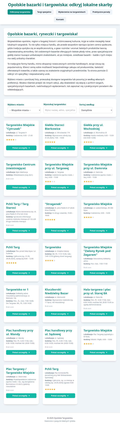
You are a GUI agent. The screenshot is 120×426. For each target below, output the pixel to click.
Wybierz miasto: (16, 104)
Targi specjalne (44, 12)
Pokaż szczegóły (21, 148)
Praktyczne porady (101, 12)
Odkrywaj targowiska (20, 12)
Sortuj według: (86, 104)
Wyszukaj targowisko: (54, 104)
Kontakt (60, 19)
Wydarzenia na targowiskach (72, 12)
